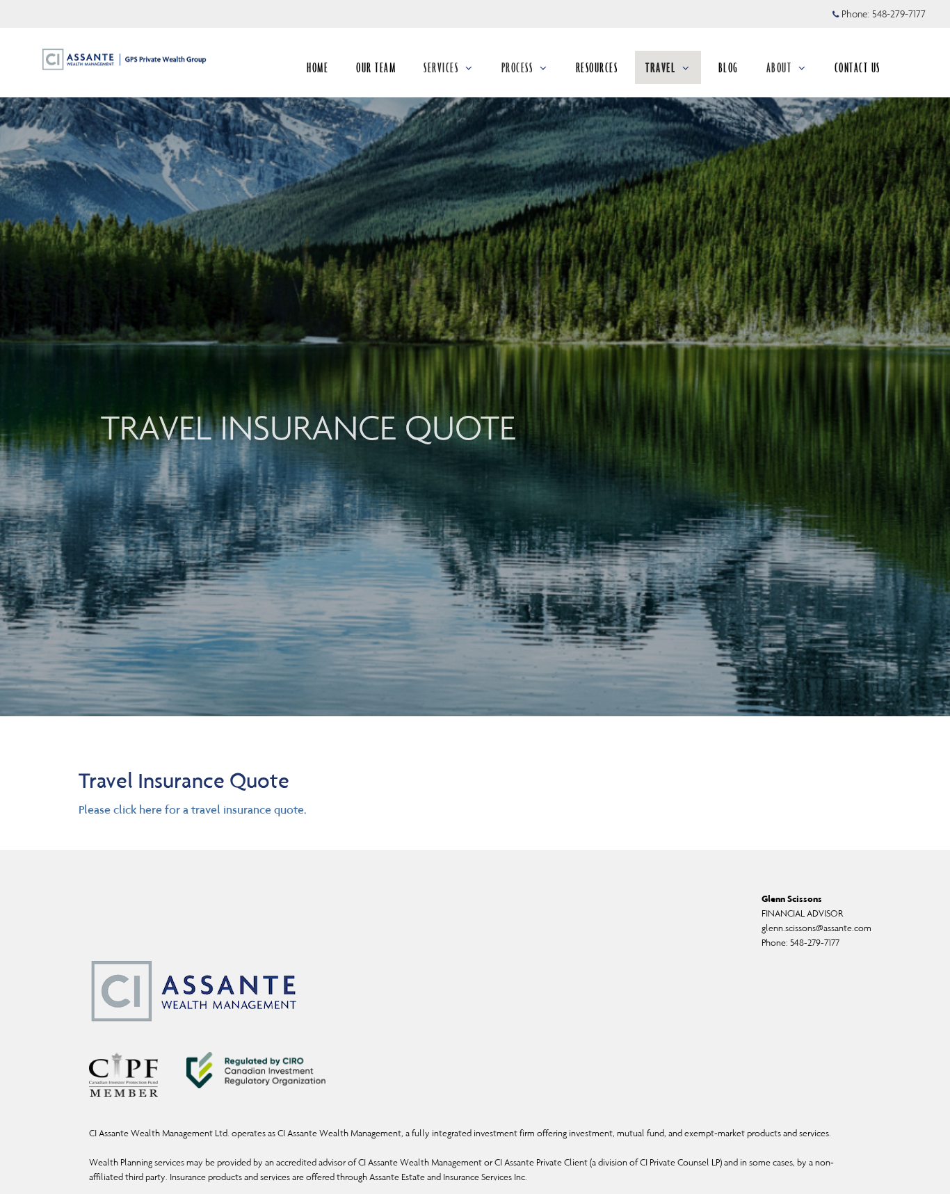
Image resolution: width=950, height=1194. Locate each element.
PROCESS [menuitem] (517, 67)
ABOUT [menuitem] (779, 67)
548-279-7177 (899, 14)
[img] (475, 358)
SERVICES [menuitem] (441, 67)
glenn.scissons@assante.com (816, 928)
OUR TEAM (376, 67)
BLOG (728, 67)
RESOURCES (597, 67)
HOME (317, 67)
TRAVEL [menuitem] (660, 67)
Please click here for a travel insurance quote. (193, 809)
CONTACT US (857, 67)
